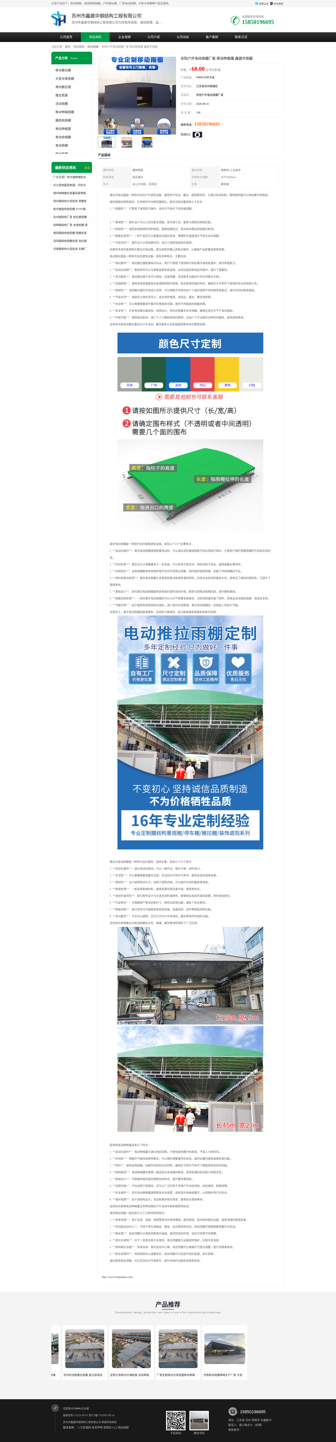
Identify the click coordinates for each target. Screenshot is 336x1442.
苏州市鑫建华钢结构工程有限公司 (82, 1422)
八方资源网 (84, 1427)
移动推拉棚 (63, 70)
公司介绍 (153, 37)
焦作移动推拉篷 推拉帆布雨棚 (214, 1375)
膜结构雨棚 (63, 120)
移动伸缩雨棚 (64, 112)
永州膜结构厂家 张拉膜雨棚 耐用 (71, 217)
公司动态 (183, 37)
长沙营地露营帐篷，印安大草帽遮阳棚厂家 (71, 185)
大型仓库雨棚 (64, 78)
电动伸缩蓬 (63, 128)
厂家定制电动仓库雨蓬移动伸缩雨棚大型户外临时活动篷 (133, 1375)
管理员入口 (110, 1427)
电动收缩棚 (63, 137)
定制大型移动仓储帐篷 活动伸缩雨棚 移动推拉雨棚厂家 (85, 1375)
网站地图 (123, 1427)
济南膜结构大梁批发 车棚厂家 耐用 (71, 248)
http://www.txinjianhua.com (117, 1277)
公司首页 (66, 37)
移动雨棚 (93, 46)
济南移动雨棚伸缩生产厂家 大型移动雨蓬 (170, 1375)
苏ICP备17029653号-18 (102, 1415)
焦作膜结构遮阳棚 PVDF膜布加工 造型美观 (71, 209)
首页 (67, 46)
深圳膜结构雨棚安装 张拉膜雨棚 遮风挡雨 (71, 240)
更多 (87, 167)
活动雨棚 (61, 103)
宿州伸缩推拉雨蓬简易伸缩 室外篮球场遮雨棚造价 (71, 193)
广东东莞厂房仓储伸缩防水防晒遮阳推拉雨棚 (71, 177)
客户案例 (212, 37)
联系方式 (241, 37)
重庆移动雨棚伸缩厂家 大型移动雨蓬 (261, 1375)
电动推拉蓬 (63, 87)
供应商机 (95, 37)
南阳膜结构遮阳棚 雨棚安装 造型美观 (71, 233)
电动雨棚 (61, 145)
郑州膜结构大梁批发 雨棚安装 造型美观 (71, 201)
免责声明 (97, 1427)
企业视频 (124, 37)
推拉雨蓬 (61, 95)
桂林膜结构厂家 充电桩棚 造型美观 (71, 225)
